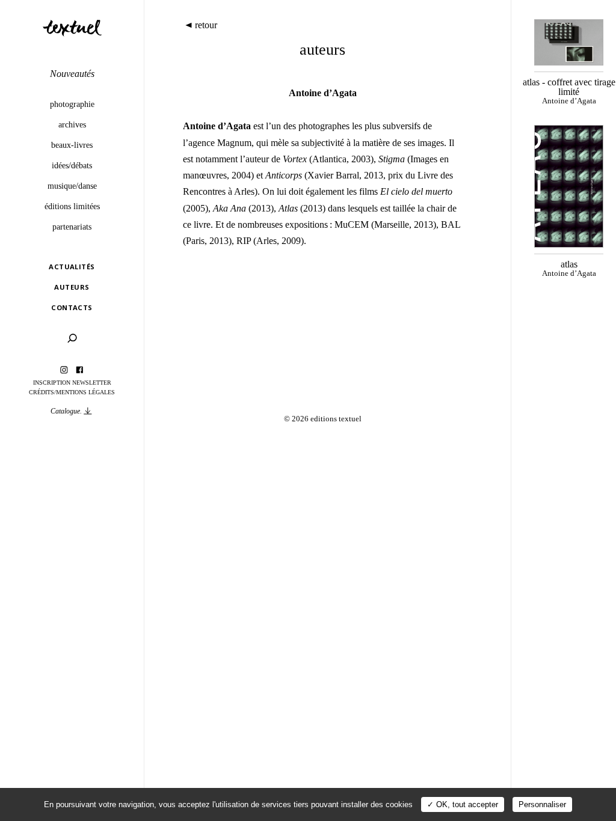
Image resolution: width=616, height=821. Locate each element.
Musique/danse (72, 186)
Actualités (71, 266)
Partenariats (71, 226)
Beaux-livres (72, 145)
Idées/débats (72, 165)
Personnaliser (542, 804)
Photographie (72, 104)
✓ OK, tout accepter (462, 804)
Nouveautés (72, 74)
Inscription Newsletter (72, 382)
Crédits (41, 392)
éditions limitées (72, 206)
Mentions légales (85, 392)
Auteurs (71, 286)
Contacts (72, 307)
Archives (72, 124)
